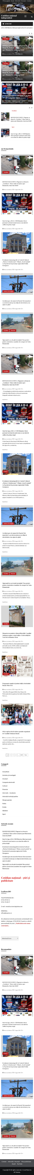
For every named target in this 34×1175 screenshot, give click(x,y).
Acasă (12, 1)
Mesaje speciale (7, 800)
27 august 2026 (17, 54)
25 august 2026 (17, 347)
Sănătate (5, 810)
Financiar (13, 330)
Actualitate (5, 63)
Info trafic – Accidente (9, 793)
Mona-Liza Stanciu (8, 54)
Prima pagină (6, 1)
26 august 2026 (17, 308)
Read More (4, 399)
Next (25, 755)
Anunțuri (5, 779)
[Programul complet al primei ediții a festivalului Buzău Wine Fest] (17, 666)
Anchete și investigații (8, 291)
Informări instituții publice (10, 796)
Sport (4, 38)
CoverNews (26, 1170)
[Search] (32, 16)
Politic (4, 803)
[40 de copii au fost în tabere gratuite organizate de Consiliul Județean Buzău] (17, 714)
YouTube (20, 3)
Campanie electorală (8, 782)
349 (21, 755)
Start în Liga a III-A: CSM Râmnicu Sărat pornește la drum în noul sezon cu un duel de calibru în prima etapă (16, 48)
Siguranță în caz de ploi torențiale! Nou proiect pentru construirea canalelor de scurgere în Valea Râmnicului (16, 341)
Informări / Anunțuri (20, 1)
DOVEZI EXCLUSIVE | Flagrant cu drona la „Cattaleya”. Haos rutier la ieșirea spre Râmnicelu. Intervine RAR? (17, 73)
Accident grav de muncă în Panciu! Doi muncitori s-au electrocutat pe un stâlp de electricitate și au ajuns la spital (16, 302)
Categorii (14, 3)
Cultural (14, 127)
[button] (27, 15)
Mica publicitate (26, 1161)
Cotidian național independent (9, 17)
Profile (4, 807)
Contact (29, 1)
